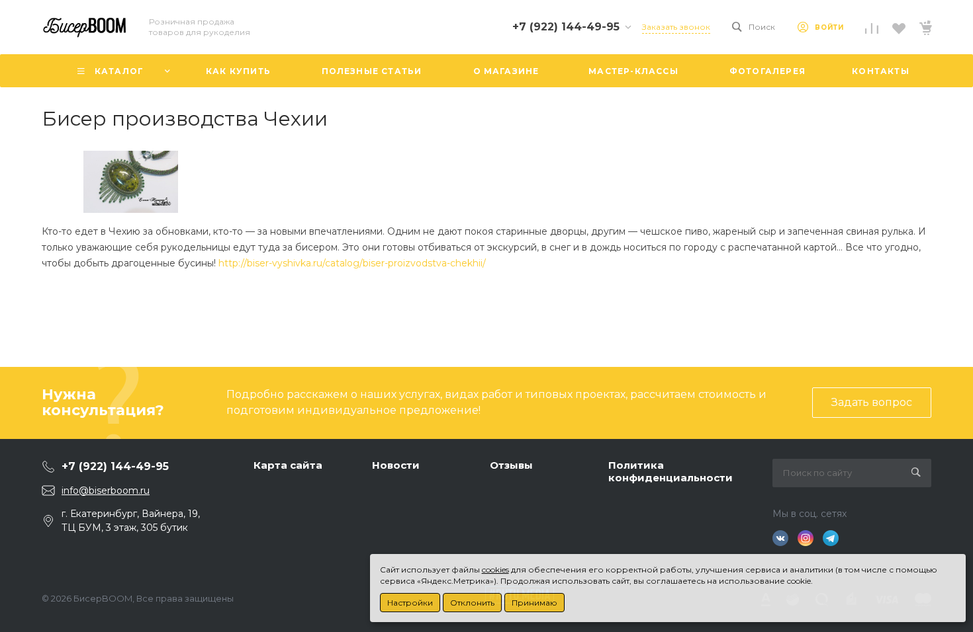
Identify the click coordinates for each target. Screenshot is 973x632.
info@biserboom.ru (106, 490)
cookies (495, 569)
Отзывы (511, 465)
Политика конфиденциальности (670, 472)
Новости (396, 465)
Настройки (410, 603)
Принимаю (534, 603)
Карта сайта (288, 465)
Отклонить (472, 603)
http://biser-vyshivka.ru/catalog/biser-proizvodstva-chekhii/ (352, 263)
